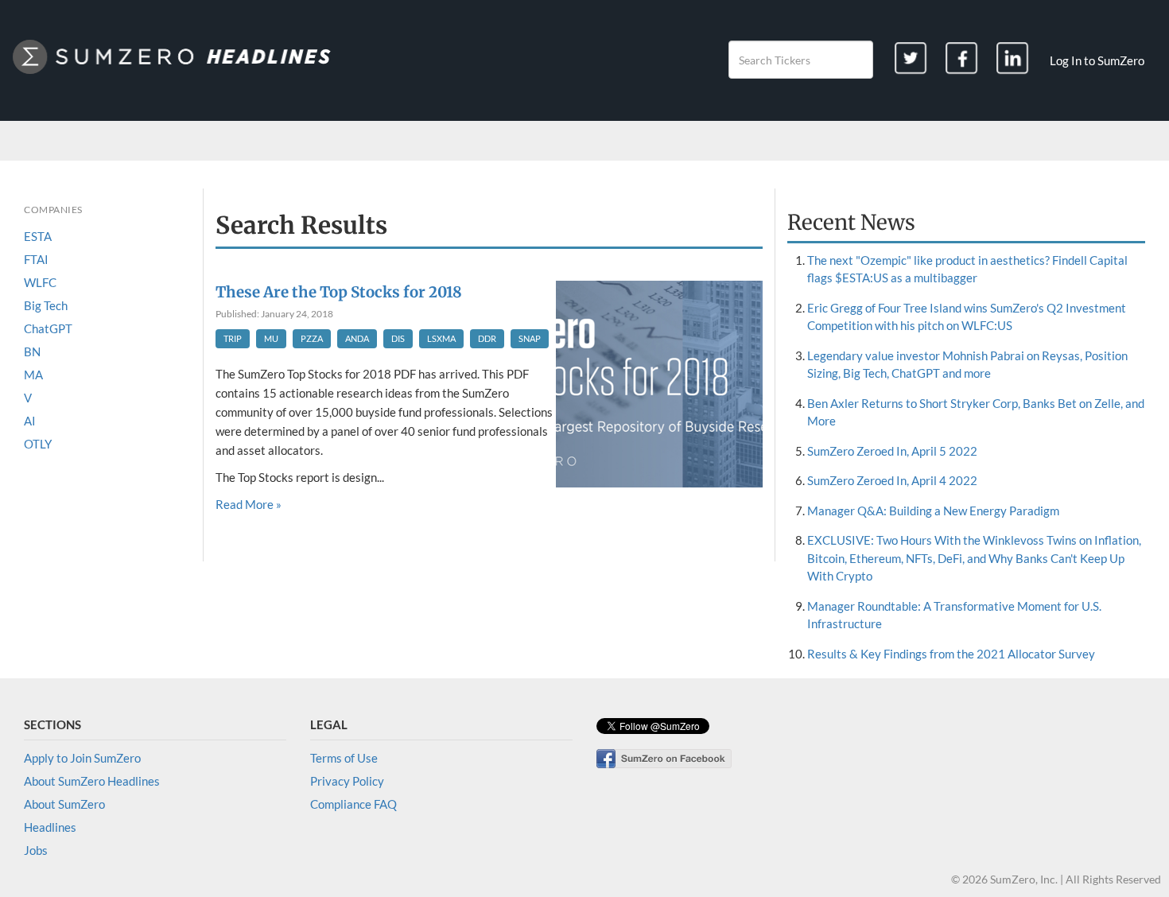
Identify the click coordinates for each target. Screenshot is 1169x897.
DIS (398, 338)
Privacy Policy (347, 781)
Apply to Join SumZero (82, 758)
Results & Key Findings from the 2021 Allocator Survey (951, 654)
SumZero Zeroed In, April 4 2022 (892, 480)
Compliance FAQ (353, 804)
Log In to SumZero (1097, 60)
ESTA (38, 236)
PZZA (312, 338)
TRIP (232, 338)
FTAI (36, 259)
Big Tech (46, 305)
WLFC (40, 282)
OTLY (38, 444)
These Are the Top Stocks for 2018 (339, 292)
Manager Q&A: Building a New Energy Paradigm (933, 510)
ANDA (357, 338)
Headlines (50, 827)
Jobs (36, 850)
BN (32, 351)
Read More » (249, 504)
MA (33, 374)
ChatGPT (48, 328)
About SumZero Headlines (92, 781)
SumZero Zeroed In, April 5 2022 (892, 451)
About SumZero (64, 804)
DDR (487, 338)
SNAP (529, 338)
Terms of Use (344, 758)
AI (30, 421)
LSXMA (441, 338)
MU (271, 338)
